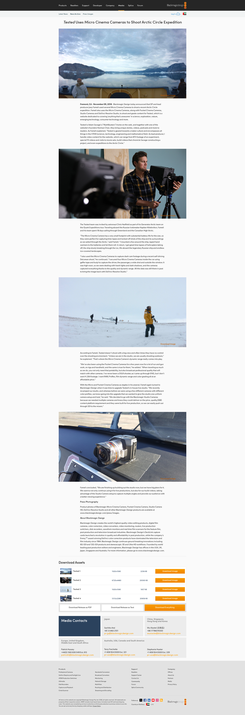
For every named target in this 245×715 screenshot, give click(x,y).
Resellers (74, 5)
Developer (97, 5)
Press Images (88, 14)
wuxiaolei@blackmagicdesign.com (164, 633)
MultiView (98, 684)
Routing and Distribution (103, 687)
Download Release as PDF (80, 607)
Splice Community (137, 687)
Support (85, 5)
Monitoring (99, 678)
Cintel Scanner (63, 690)
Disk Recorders (63, 684)
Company (110, 5)
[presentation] (62, 63)
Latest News (63, 14)
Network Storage (100, 681)
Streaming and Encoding (103, 690)
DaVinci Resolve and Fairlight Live (70, 675)
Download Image (168, 95)
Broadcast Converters (102, 675)
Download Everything (164, 607)
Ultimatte (62, 681)
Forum (140, 5)
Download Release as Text (122, 607)
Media (121, 5)
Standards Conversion (102, 672)
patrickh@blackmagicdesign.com (77, 655)
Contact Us (135, 678)
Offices (170, 672)
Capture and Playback (66, 687)
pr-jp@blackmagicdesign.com (118, 633)
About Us (171, 675)
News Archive (75, 14)
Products (63, 5)
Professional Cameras (66, 672)
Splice (130, 5)
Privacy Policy (172, 684)
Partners (170, 678)
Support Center (136, 675)
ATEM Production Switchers (68, 678)
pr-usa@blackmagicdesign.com (119, 654)
